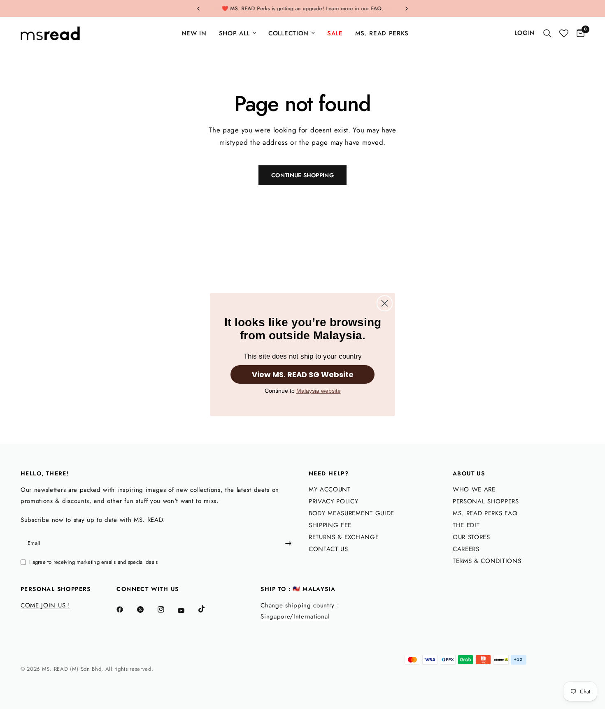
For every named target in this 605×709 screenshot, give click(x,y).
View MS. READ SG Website (303, 374)
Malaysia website (318, 390)
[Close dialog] (384, 303)
